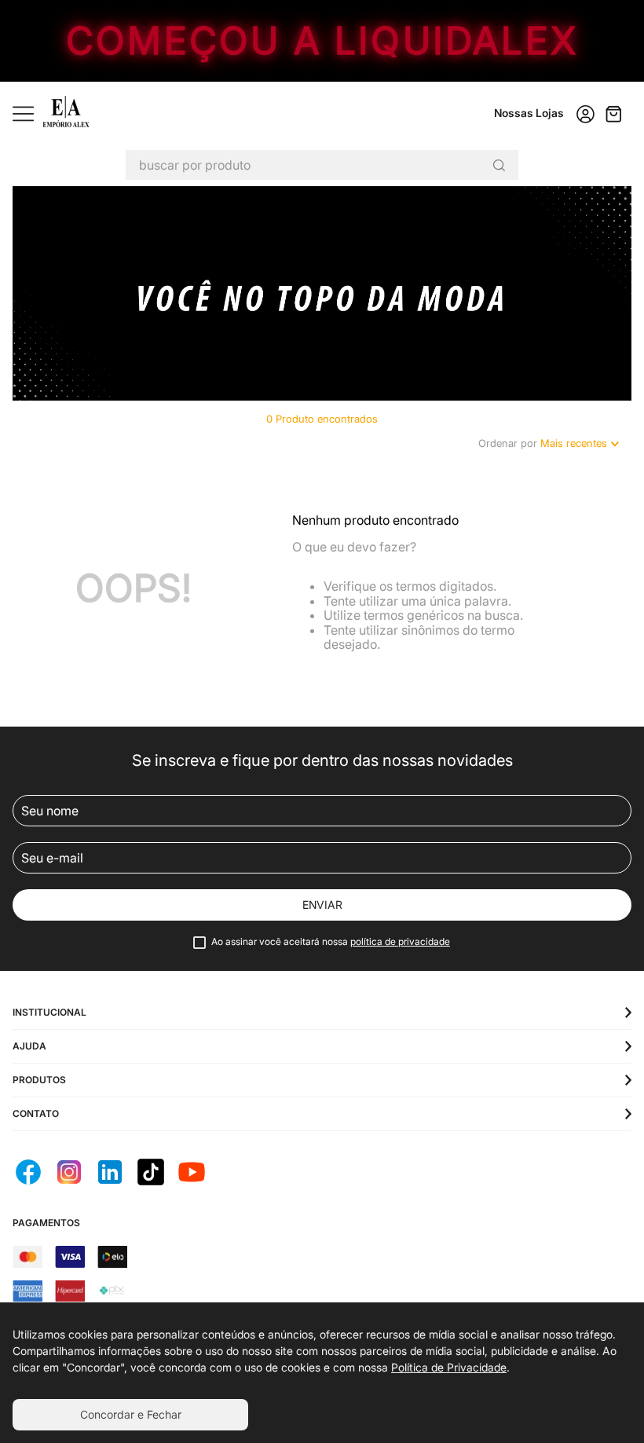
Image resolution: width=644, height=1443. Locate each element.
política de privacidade (400, 941)
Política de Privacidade (449, 1367)
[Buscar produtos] (498, 165)
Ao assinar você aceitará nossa (330, 941)
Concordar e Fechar (130, 1414)
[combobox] (322, 165)
